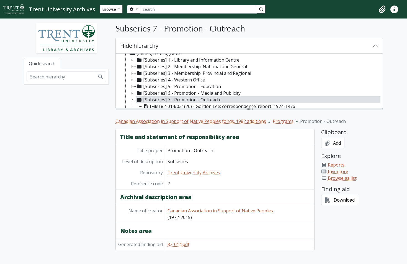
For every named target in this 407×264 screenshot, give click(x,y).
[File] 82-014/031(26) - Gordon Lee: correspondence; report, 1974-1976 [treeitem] (222, 106)
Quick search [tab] (42, 63)
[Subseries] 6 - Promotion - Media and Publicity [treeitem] (192, 93)
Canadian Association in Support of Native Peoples (220, 211)
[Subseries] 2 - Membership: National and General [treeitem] (195, 67)
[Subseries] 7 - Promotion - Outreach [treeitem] (181, 100)
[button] (382, 9)
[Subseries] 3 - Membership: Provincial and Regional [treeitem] (197, 73)
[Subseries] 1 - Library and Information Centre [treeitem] (191, 60)
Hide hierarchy (139, 45)
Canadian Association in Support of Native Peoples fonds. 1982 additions (190, 121)
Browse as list (342, 178)
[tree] (249, 81)
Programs (283, 121)
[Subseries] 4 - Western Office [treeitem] (174, 80)
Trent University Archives (194, 173)
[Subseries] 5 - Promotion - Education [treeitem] (182, 86)
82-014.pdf (178, 244)
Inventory (338, 171)
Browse (109, 9)
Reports (336, 165)
